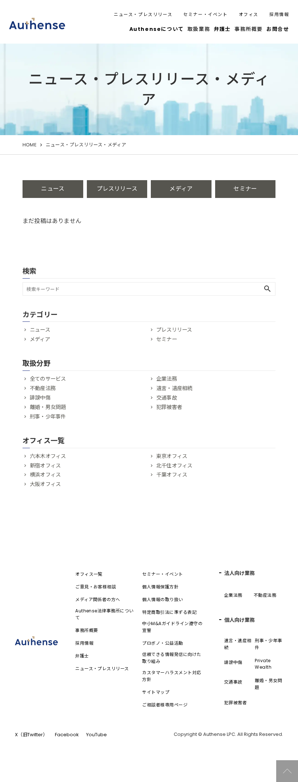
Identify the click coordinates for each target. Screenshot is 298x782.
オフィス (248, 14)
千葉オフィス (171, 474)
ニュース (52, 189)
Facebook (67, 734)
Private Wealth (263, 663)
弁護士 (222, 29)
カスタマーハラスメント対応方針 (171, 675)
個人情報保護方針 (160, 587)
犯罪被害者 (169, 407)
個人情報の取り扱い (162, 599)
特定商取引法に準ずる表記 (169, 612)
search (267, 288)
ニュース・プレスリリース (143, 14)
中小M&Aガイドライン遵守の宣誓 (172, 626)
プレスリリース (117, 189)
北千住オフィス (174, 465)
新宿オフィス (45, 465)
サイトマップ (155, 692)
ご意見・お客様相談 (95, 587)
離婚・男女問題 (48, 407)
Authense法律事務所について (104, 614)
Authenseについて (156, 29)
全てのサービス (48, 378)
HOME (29, 145)
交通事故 (166, 397)
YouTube (96, 734)
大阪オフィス (45, 484)
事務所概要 (86, 630)
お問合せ (277, 29)
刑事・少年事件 (48, 416)
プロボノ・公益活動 (162, 643)
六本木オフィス (48, 456)
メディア (181, 189)
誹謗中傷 (40, 397)
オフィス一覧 (88, 574)
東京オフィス (171, 456)
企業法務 (166, 378)
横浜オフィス (45, 474)
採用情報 (279, 14)
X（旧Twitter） (31, 734)
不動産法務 (43, 388)
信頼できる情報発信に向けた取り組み (171, 657)
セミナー (245, 189)
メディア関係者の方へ (97, 599)
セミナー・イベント (205, 14)
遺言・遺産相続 (174, 388)
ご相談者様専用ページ (165, 705)
